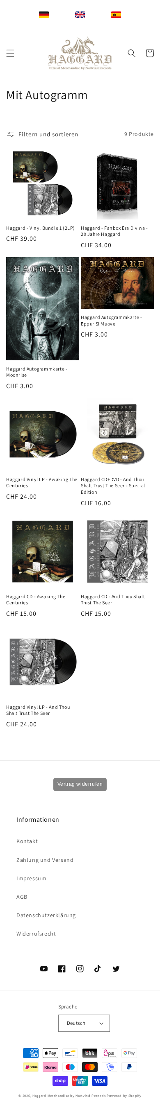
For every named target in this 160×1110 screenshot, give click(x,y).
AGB (21, 896)
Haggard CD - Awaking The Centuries (35, 599)
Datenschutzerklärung (46, 915)
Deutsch (76, 1023)
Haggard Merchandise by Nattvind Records (68, 1095)
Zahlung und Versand (44, 860)
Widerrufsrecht (36, 933)
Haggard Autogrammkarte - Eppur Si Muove (111, 320)
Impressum (31, 878)
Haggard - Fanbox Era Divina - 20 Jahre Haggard (114, 231)
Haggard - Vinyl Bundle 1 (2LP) (40, 228)
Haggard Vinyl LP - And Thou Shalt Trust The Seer (38, 710)
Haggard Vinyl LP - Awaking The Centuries (42, 482)
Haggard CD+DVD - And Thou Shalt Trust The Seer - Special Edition (113, 485)
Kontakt (27, 841)
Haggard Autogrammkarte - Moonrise (36, 372)
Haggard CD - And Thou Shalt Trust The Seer (113, 599)
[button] (10, 53)
